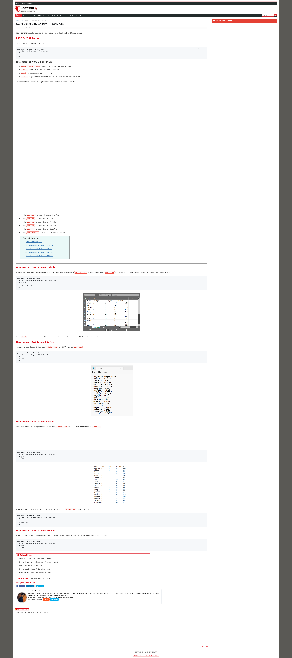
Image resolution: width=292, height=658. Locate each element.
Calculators (74, 15)
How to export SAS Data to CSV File (39, 249)
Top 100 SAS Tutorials (40, 578)
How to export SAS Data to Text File (39, 252)
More (82, 15)
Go (275, 15)
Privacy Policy (139, 655)
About (18, 3)
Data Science (41, 15)
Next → (208, 646)
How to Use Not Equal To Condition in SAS (34, 569)
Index (23, 3)
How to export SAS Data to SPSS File (39, 256)
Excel (61, 15)
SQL (66, 15)
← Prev (201, 646)
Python (32, 15)
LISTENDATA (153, 652)
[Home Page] (26, 9)
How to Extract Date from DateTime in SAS (35, 572)
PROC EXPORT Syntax (34, 242)
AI (57, 15)
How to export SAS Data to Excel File (39, 245)
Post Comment (23, 609)
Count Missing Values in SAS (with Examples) (35, 558)
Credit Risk (51, 15)
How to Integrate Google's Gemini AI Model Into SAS (38, 562)
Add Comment (34, 28)
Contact (30, 3)
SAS (24, 15)
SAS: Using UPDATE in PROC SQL (31, 565)
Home (19, 15)
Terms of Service (152, 655)
